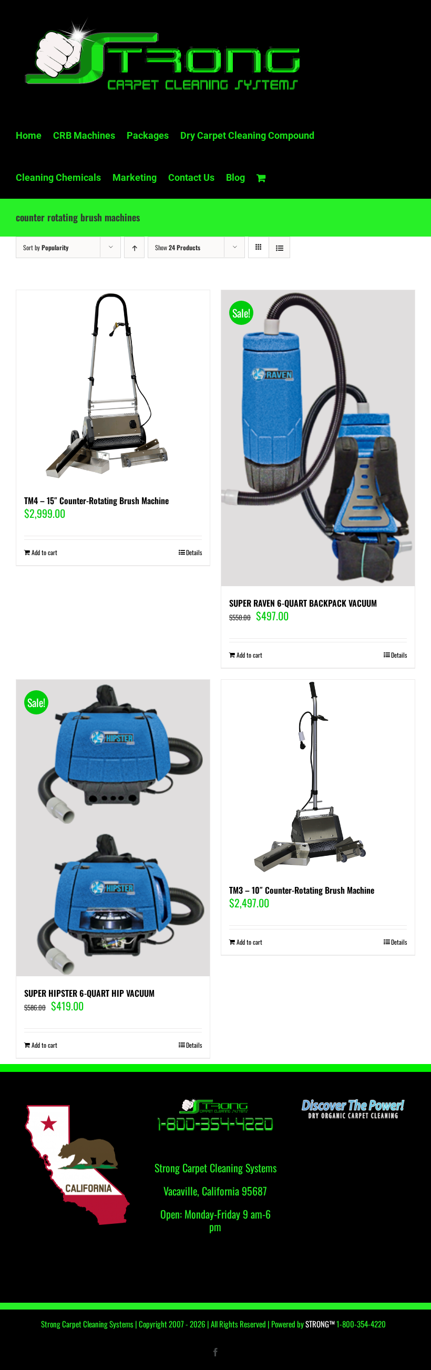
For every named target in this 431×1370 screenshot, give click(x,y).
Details (194, 552)
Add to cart (44, 552)
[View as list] (279, 247)
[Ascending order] (134, 247)
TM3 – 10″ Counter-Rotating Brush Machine (301, 890)
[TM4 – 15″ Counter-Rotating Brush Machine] (113, 387)
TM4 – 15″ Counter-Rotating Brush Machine (96, 500)
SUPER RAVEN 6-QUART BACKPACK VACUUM (303, 603)
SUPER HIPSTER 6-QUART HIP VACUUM (89, 993)
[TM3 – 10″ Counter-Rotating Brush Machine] (318, 776)
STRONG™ (320, 1324)
